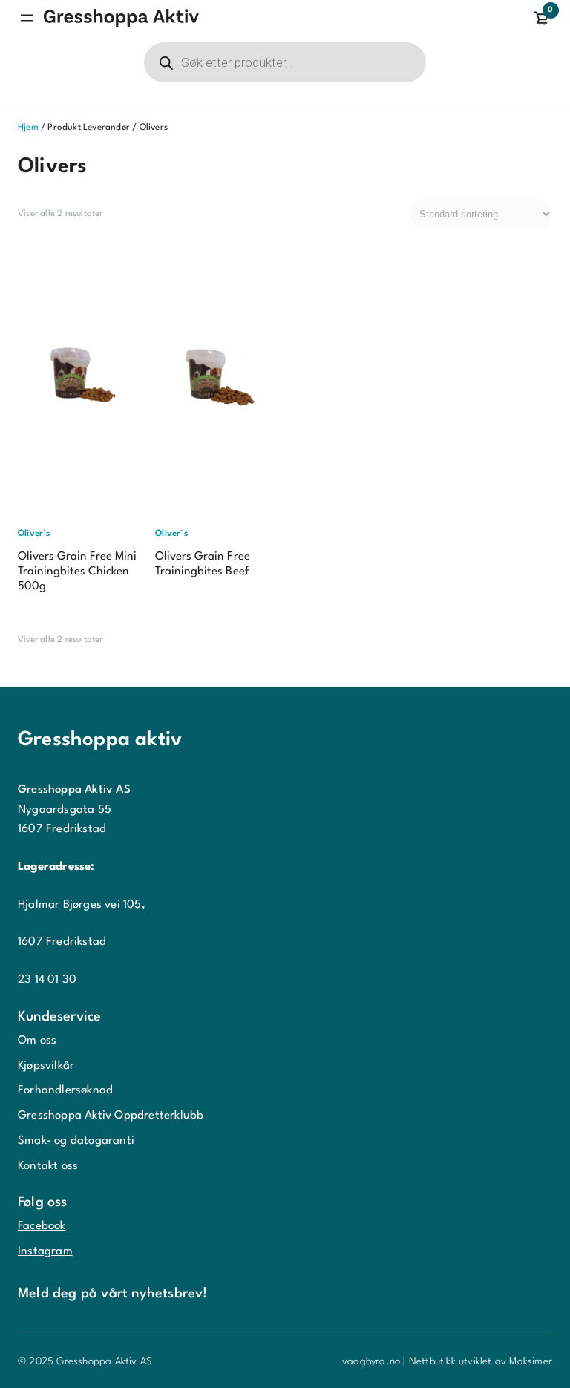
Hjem (28, 127)
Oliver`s (34, 533)
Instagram (45, 1251)
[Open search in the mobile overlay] (285, 62)
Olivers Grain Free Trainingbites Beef (202, 564)
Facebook (42, 1226)
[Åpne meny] (27, 18)
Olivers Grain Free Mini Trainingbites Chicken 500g (77, 571)
